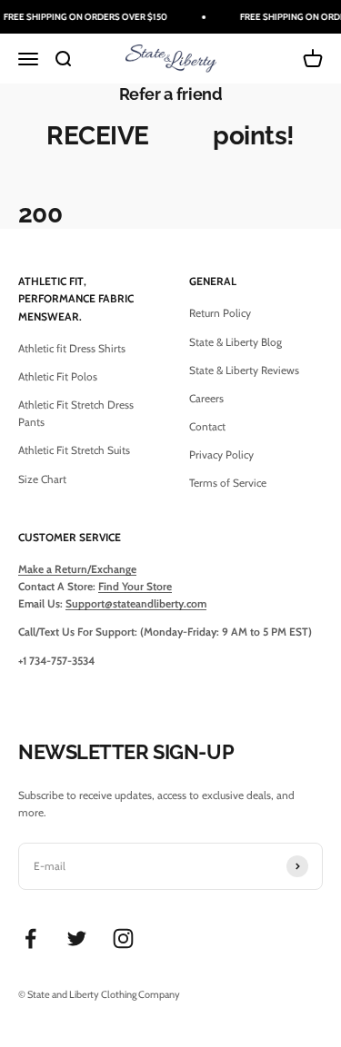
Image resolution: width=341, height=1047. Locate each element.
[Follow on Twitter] (77, 938)
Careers (206, 398)
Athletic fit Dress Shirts (71, 348)
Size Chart (42, 479)
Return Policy (220, 313)
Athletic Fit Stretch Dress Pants (76, 413)
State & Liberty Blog (235, 342)
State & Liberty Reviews (244, 370)
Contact (207, 426)
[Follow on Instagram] (123, 938)
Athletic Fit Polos (57, 376)
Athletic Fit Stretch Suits (74, 450)
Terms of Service (227, 482)
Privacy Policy (221, 454)
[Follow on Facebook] (30, 938)
